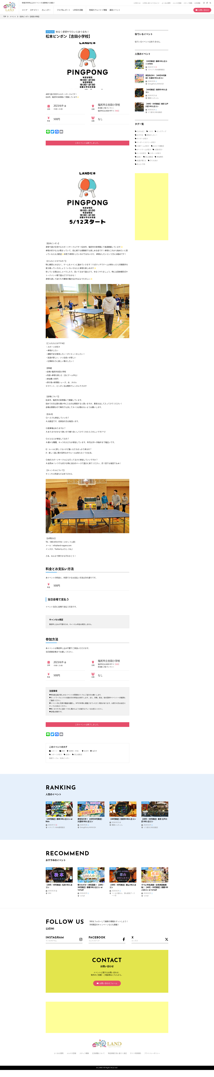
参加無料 (160, 157)
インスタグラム (55, 938)
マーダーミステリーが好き (146, 142)
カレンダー (46, 10)
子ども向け (154, 160)
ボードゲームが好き (144, 149)
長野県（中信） (74, 751)
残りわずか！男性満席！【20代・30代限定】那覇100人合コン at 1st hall (91, 887)
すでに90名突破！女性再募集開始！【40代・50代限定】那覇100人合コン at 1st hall (154, 887)
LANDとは (137, 3)
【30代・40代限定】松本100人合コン (59, 886)
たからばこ (141, 131)
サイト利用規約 (135, 1053)
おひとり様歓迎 (158, 146)
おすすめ (140, 135)
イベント (13, 16)
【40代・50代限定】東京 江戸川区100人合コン (154, 820)
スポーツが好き (56, 754)
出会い (68, 754)
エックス (135, 938)
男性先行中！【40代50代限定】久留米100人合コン (90, 820)
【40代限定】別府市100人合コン (122, 819)
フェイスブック (97, 938)
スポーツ (54, 751)
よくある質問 (166, 3)
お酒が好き (158, 149)
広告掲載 (197, 3)
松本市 (86, 751)
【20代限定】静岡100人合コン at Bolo (59, 820)
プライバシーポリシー (152, 1053)
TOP (4, 16)
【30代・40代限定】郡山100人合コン (122, 886)
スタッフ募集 (188, 3)
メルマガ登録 (177, 3)
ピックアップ (161, 131)
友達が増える (141, 160)
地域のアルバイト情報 (98, 10)
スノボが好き (141, 153)
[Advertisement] (151, 206)
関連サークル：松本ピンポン (59, 758)
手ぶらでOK (141, 164)
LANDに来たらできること (151, 3)
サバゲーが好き (142, 138)
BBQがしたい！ (152, 135)
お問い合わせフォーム (108, 983)
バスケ (150, 131)
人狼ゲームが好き (143, 146)
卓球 (63, 751)
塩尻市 (94, 751)
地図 (116, 111)
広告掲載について (98, 1053)
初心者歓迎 (78, 754)
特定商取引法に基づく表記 (117, 1053)
